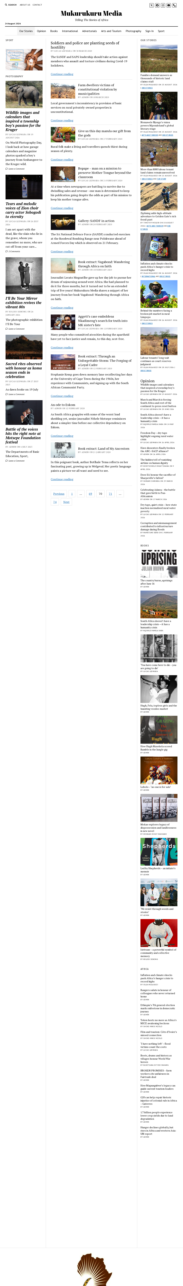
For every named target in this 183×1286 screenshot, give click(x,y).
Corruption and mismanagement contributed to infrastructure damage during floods (158, 526)
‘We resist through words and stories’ (156, 910)
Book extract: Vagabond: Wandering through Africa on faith (104, 264)
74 (54, 502)
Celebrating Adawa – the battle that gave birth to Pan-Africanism (157, 493)
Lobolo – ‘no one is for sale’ (155, 787)
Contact (37, 4)
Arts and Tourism (111, 31)
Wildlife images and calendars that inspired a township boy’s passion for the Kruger (23, 121)
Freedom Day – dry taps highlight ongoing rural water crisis (156, 436)
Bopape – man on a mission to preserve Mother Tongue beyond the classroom (104, 172)
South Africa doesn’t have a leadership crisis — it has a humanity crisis (155, 418)
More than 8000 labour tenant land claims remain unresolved (157, 171)
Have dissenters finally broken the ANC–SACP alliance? (157, 449)
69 (90, 494)
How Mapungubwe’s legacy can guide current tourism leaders (157, 1087)
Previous (58, 494)
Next (66, 502)
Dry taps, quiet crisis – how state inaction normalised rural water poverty (158, 508)
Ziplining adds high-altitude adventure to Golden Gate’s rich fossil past (158, 216)
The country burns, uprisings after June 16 (156, 582)
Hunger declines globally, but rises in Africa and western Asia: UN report (158, 1130)
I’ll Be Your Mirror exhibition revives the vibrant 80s (23, 302)
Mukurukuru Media (91, 13)
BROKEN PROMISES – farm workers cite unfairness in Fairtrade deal (156, 1074)
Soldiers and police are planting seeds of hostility (85, 45)
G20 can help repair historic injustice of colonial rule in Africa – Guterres (158, 1100)
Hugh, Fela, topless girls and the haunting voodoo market (158, 707)
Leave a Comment (16, 168)
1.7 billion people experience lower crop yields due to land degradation (156, 1115)
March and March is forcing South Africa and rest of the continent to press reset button (158, 403)
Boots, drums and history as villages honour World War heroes (156, 1059)
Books (54, 31)
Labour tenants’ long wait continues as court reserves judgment (155, 361)
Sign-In (149, 31)
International (70, 31)
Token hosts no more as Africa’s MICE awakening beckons (158, 1022)
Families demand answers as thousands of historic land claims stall (156, 78)
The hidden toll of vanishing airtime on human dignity (156, 461)
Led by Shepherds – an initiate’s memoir (157, 870)
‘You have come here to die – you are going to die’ (158, 666)
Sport (161, 31)
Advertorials (89, 31)
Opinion (41, 31)
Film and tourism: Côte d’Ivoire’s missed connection (158, 1033)
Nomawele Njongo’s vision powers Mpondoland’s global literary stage (157, 125)
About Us (25, 4)
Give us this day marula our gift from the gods (104, 133)
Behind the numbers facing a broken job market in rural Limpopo (156, 314)
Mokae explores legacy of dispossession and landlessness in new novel (158, 828)
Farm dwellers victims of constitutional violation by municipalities (97, 89)
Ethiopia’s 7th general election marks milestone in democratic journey (157, 1008)
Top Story (161, 179)
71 (110, 494)
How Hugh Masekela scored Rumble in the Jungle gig (156, 748)
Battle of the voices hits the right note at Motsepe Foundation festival (23, 435)
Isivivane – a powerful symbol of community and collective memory (158, 953)
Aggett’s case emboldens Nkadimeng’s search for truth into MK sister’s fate (102, 320)
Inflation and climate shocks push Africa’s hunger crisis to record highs (156, 267)
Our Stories (26, 31)
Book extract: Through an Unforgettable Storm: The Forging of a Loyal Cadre (104, 360)
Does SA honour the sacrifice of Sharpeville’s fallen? (157, 476)
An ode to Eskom (63, 405)
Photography (133, 31)
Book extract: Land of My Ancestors (103, 448)
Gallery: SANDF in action (96, 221)
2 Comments (14, 251)
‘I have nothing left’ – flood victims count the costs (155, 1045)
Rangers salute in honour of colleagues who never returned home (157, 993)
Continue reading (62, 74)
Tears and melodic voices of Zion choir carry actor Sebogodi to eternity (23, 210)
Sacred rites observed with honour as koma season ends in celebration (24, 370)
